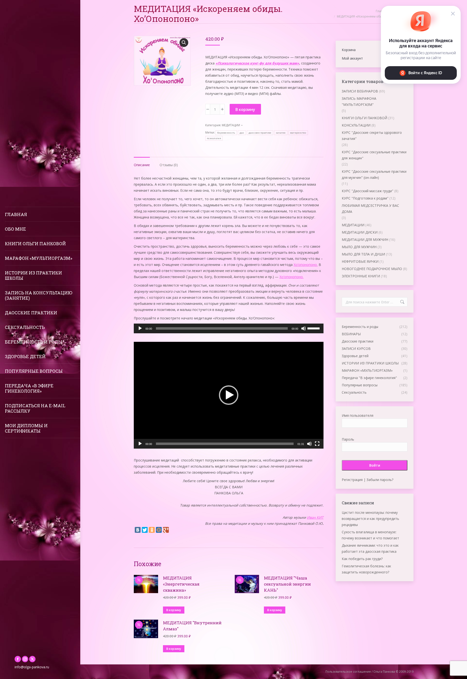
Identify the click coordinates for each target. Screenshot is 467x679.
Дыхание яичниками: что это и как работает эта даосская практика (370, 548)
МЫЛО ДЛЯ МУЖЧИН (359, 246)
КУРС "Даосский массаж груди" (367, 191)
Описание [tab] (142, 165)
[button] (184, 42)
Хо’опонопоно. (306, 264)
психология (214, 138)
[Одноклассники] (152, 530)
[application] (228, 328)
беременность (226, 132)
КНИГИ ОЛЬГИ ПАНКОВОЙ (364, 118)
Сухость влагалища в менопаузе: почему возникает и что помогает (370, 535)
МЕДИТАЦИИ (231, 125)
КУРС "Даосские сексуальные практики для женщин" (374, 155)
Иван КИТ (315, 517)
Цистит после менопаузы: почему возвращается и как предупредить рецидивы (370, 518)
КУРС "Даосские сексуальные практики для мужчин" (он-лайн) (374, 174)
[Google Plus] (166, 530)
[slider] (314, 328)
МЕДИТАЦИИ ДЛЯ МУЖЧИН (365, 239)
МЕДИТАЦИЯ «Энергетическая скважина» (181, 584)
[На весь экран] (317, 443)
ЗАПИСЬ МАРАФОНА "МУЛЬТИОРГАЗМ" (359, 101)
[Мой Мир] (159, 530)
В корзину (245, 109)
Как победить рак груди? (362, 558)
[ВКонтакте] (138, 530)
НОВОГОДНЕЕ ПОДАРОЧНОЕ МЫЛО (372, 268)
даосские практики (260, 132)
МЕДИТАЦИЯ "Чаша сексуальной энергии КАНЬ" (287, 584)
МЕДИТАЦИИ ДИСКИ (359, 232)
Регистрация (352, 479)
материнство (298, 132)
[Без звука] (303, 328)
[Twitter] (145, 530)
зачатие (281, 132)
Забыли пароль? (380, 479)
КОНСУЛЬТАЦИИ (356, 125)
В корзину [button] (173, 610)
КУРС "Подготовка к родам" (365, 198)
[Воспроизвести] (140, 328)
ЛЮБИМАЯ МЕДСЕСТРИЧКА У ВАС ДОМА (370, 208)
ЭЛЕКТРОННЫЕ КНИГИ (361, 276)
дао (242, 132)
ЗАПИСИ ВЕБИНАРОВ (360, 91)
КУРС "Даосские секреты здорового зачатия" (372, 135)
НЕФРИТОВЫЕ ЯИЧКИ (360, 261)
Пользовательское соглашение (348, 672)
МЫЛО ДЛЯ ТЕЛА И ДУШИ (363, 254)
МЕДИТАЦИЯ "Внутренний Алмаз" (192, 626)
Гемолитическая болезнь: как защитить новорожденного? (366, 569)
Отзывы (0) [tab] (169, 165)
